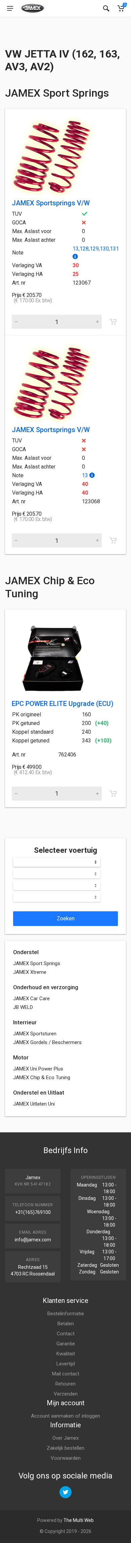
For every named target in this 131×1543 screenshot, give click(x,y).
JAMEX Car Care (31, 999)
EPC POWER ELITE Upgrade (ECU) (63, 704)
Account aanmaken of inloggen (65, 1416)
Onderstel (26, 952)
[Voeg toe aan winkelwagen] (113, 322)
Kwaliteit (65, 1354)
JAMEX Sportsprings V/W (51, 203)
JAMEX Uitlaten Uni (34, 1104)
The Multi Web (78, 1520)
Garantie (65, 1344)
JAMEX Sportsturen (34, 1034)
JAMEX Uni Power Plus (38, 1069)
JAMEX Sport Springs (36, 963)
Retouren (65, 1384)
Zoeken (66, 918)
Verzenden (66, 1394)
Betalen (65, 1324)
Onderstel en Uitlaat (38, 1092)
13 (85, 475)
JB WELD (23, 1007)
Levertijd (65, 1364)
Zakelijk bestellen (65, 1448)
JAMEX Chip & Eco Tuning (41, 1077)
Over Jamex (65, 1438)
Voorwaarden (66, 1458)
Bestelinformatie (65, 1314)
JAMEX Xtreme (29, 972)
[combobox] (56, 862)
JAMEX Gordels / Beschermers (47, 1042)
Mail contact (65, 1374)
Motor (21, 1057)
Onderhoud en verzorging (45, 987)
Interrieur (25, 1022)
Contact (66, 1334)
